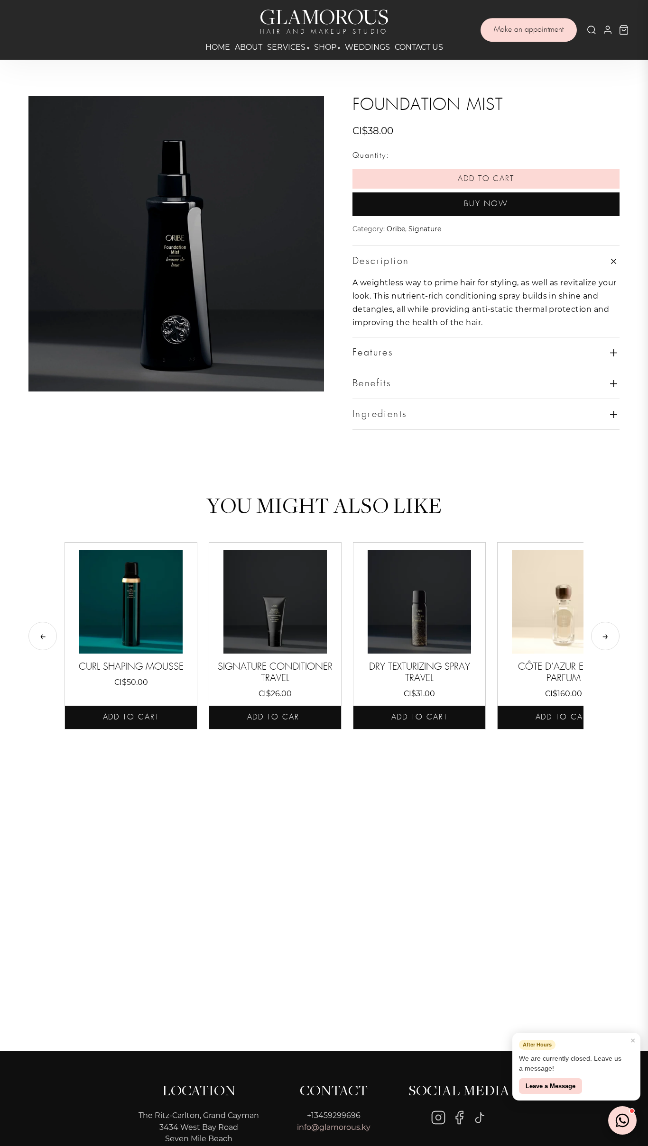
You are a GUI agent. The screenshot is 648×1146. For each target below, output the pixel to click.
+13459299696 (334, 1115)
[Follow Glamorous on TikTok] (480, 1117)
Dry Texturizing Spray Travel (419, 672)
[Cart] (624, 30)
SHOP (325, 47)
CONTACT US (419, 47)
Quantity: (370, 156)
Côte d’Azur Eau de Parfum (564, 672)
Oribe (396, 229)
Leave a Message (550, 1086)
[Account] (607, 30)
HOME (217, 47)
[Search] (591, 30)
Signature (424, 229)
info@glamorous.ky (333, 1127)
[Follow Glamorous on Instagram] (438, 1117)
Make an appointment (529, 30)
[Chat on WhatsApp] (622, 1120)
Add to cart (486, 179)
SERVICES (286, 47)
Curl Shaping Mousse (131, 667)
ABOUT (248, 47)
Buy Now (486, 204)
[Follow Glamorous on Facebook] (459, 1117)
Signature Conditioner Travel (275, 672)
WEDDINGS (367, 47)
